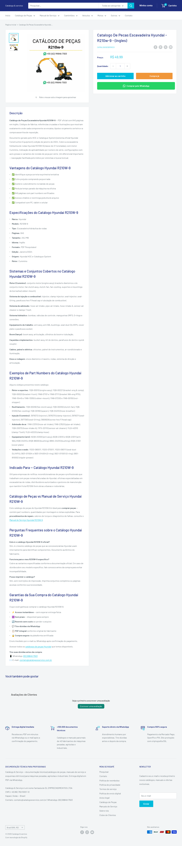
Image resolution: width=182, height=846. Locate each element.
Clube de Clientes (107, 815)
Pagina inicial (10, 25)
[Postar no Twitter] (165, 47)
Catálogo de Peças (23, 15)
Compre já (154, 76)
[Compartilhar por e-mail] (171, 47)
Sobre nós (104, 810)
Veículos (86, 15)
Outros (114, 15)
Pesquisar (104, 772)
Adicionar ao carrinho (115, 76)
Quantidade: (103, 66)
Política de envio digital (110, 793)
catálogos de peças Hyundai (38, 646)
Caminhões (69, 15)
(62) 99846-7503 (30, 656)
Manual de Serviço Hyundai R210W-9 (26, 520)
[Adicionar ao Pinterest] (160, 47)
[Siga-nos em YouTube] (92, 832)
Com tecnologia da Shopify (16, 837)
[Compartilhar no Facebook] (155, 47)
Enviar (146, 803)
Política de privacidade (109, 784)
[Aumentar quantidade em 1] (127, 66)
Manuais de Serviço (108, 806)
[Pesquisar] (131, 6)
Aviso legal (104, 797)
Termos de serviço (108, 789)
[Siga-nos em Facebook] (82, 832)
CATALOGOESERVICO (106, 47)
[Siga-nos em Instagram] (87, 832)
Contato (128, 15)
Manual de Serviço (48, 15)
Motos (100, 15)
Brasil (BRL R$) (13, 827)
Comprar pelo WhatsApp (138, 86)
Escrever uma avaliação (91, 706)
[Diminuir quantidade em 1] (113, 66)
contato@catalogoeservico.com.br (36, 660)
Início (7, 15)
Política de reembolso (109, 780)
